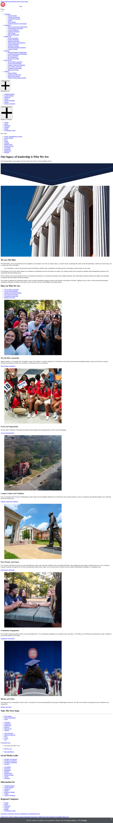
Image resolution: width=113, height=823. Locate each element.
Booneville (7, 125)
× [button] (111, 819)
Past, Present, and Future (15, 66)
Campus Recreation (13, 44)
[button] (1, 8)
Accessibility (58, 817)
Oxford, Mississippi (13, 39)
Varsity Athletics (12, 73)
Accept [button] (84, 820)
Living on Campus (13, 38)
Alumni (6, 99)
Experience (7, 149)
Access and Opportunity (14, 63)
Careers (6, 776)
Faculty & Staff (8, 138)
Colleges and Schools (14, 17)
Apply (6, 719)
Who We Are (8, 60)
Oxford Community (9, 103)
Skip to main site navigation (8, 1)
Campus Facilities (13, 49)
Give (20, 6)
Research (6, 50)
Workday (6, 152)
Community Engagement (15, 68)
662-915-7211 (8, 748)
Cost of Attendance (13, 30)
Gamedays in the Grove (14, 74)
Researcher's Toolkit (13, 58)
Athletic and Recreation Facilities (17, 78)
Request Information (13, 35)
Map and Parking (9, 751)
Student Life (7, 36)
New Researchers (13, 57)
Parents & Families (9, 100)
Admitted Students (9, 94)
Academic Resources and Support (17, 23)
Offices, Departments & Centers (13, 136)
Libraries (6, 143)
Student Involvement (13, 41)
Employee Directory (10, 735)
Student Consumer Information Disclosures (25, 817)
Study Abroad (12, 22)
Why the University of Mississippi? (17, 27)
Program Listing (12, 15)
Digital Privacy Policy (7, 817)
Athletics (6, 71)
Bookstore (7, 778)
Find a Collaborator (13, 55)
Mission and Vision (13, 70)
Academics (7, 14)
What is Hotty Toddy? (14, 76)
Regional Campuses (13, 46)
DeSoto (6, 122)
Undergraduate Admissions (15, 28)
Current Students (9, 95)
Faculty (10, 20)
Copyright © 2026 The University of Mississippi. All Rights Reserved (20, 813)
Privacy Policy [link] (71, 820)
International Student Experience (17, 47)
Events (6, 141)
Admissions (7, 25)
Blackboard (7, 151)
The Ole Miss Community (15, 62)
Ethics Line (65, 817)
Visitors (6, 102)
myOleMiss (7, 147)
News (6, 139)
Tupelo (6, 124)
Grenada (6, 127)
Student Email (8, 144)
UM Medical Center (9, 130)
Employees (7, 97)
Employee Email (9, 146)
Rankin (6, 129)
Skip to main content (22, 1)
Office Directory (8, 733)
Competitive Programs (14, 19)
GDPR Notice (42, 817)
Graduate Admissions (14, 31)
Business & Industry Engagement (17, 52)
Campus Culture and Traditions (16, 65)
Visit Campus (11, 33)
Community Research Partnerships (17, 54)
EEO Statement (50, 817)
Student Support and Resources (16, 42)
